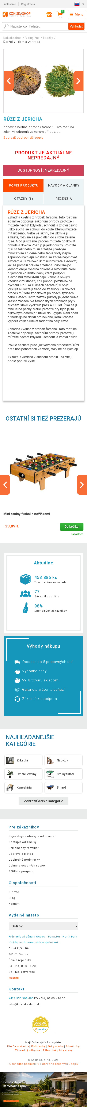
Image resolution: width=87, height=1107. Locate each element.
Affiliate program (21, 871)
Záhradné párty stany (58, 1050)
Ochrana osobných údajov (27, 865)
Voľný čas (32, 37)
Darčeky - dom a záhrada (21, 41)
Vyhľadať (76, 26)
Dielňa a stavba (18, 1046)
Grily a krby (56, 1046)
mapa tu (14, 977)
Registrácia (28, 4)
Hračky (48, 37)
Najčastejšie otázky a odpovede (31, 836)
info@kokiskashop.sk (24, 1004)
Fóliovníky (38, 1046)
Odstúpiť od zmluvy (23, 842)
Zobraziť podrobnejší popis (23, 137)
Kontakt (14, 903)
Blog (12, 897)
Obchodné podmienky (24, 859)
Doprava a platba (21, 853)
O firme (14, 892)
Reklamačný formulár (24, 847)
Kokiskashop (12, 37)
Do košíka (72, 527)
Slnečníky (72, 1046)
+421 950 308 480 (21, 998)
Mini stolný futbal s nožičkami (26, 514)
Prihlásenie (9, 4)
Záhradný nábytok (28, 1050)
